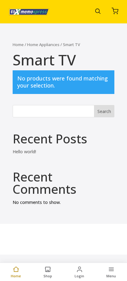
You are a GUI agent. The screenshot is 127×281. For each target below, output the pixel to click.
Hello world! (24, 151)
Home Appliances (43, 44)
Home (18, 44)
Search (104, 111)
